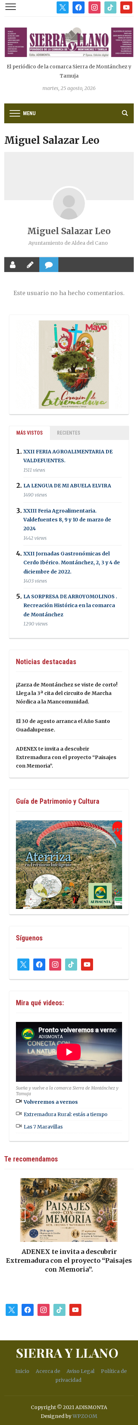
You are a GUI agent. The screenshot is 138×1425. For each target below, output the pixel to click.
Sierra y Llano (67, 1352)
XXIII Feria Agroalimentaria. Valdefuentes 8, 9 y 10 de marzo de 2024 (67, 520)
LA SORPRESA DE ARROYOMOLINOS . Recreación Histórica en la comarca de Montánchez (70, 605)
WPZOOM (85, 1416)
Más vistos (29, 433)
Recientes (68, 433)
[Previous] (18, 1215)
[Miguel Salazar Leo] (69, 203)
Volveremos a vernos (51, 1102)
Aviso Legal (80, 1371)
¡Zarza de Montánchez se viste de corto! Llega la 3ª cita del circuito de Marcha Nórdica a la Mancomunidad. (66, 693)
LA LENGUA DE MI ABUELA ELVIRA (67, 485)
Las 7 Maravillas (43, 1127)
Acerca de (48, 1371)
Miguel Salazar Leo (69, 231)
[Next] (120, 1215)
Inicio (22, 1371)
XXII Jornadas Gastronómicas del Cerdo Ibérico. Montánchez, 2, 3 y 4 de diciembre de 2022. (71, 562)
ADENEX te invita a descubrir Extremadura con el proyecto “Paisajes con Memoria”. (66, 757)
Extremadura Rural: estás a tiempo (66, 1114)
